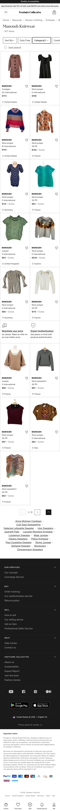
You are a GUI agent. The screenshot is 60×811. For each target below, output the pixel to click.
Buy (6, 586)
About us (9, 662)
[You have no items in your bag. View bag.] (54, 12)
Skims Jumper (43, 542)
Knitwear (50, 20)
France (7, 796)
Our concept (11, 572)
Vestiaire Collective (16, 657)
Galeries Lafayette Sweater (19, 528)
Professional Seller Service (18, 628)
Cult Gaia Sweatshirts (28, 524)
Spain (48, 796)
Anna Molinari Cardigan (28, 521)
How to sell (10, 615)
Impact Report (11, 671)
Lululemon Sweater (19, 535)
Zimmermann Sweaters (30, 549)
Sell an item (10, 624)
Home (6, 20)
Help (7, 638)
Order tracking (12, 591)
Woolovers (40, 546)
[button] (54, 12)
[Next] (37, 512)
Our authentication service (18, 596)
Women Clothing (34, 20)
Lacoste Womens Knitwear (38, 532)
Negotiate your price (12, 331)
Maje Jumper (41, 535)
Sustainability (11, 666)
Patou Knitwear (39, 539)
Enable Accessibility (30, 1)
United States (30, 796)
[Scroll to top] (48, 512)
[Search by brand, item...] (6, 12)
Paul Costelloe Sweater (19, 542)
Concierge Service (14, 577)
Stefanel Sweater (20, 546)
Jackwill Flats (11, 532)
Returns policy (12, 600)
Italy (53, 796)
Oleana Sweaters (18, 539)
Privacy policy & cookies (28, 724)
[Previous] (22, 512)
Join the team (11, 675)
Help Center (10, 643)
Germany (40, 796)
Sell (7, 610)
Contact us (10, 647)
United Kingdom (18, 796)
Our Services (12, 567)
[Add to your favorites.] (26, 86)
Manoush (17, 20)
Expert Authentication (42, 331)
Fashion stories (12, 680)
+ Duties (41, 149)
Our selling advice (13, 619)
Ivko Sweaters (45, 528)
